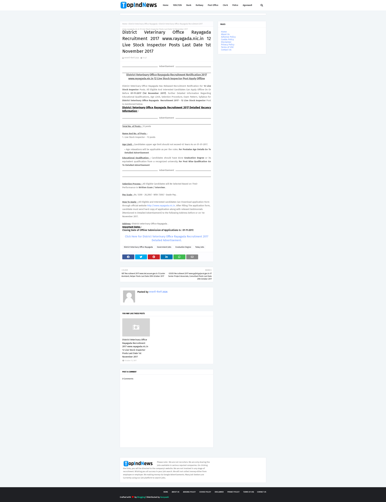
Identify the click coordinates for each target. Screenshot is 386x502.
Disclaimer (226, 42)
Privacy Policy (227, 44)
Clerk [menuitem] (225, 5)
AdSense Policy (228, 37)
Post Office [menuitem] (213, 5)
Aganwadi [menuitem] (247, 5)
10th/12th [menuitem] (177, 5)
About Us (225, 34)
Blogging (141, 497)
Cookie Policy (227, 39)
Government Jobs (164, 247)
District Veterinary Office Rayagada (143, 24)
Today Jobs (199, 247)
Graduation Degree (183, 247)
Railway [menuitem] (199, 5)
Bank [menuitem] (188, 5)
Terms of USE (227, 47)
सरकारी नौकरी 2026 (131, 58)
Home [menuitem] (165, 5)
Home (124, 24)
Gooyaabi (164, 497)
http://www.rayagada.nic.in (161, 205)
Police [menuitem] (235, 5)
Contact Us (226, 49)
